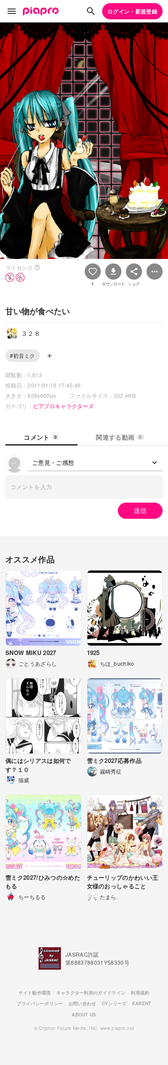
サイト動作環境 (34, 992)
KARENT (141, 1003)
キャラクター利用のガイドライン (91, 992)
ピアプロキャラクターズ (63, 406)
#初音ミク (22, 355)
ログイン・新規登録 (132, 11)
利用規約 (140, 992)
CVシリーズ (114, 1003)
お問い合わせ (82, 1003)
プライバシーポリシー (40, 1003)
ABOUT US (84, 1015)
